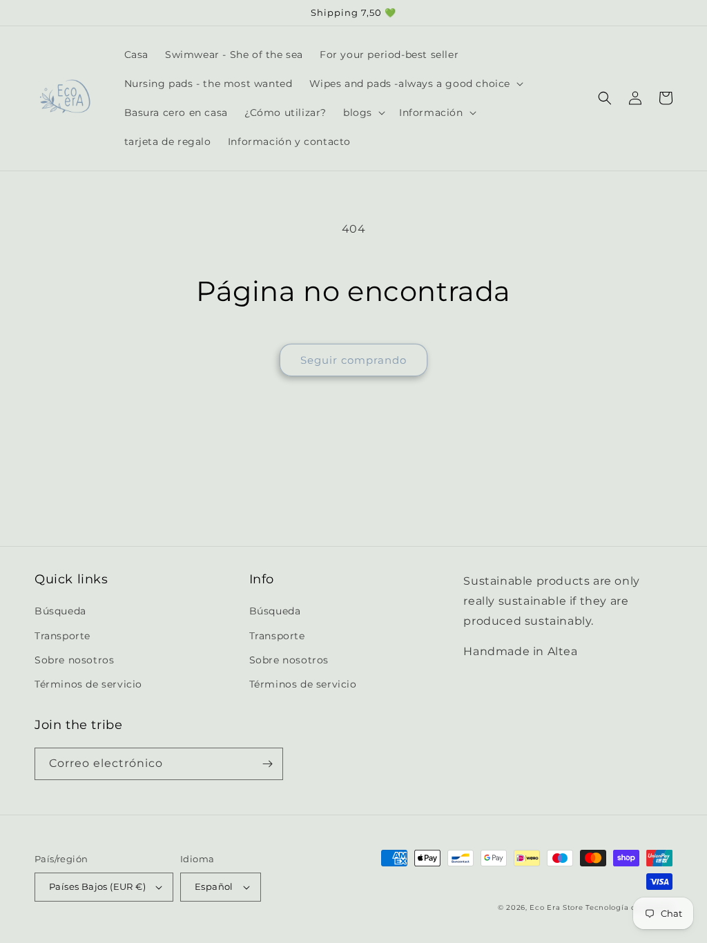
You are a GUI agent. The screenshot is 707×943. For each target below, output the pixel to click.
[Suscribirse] (267, 764)
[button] (415, 83)
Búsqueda (60, 611)
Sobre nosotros (74, 660)
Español (214, 886)
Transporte (62, 636)
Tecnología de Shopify (628, 907)
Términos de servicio (88, 684)
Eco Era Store (556, 907)
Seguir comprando (353, 360)
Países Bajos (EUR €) (97, 886)
